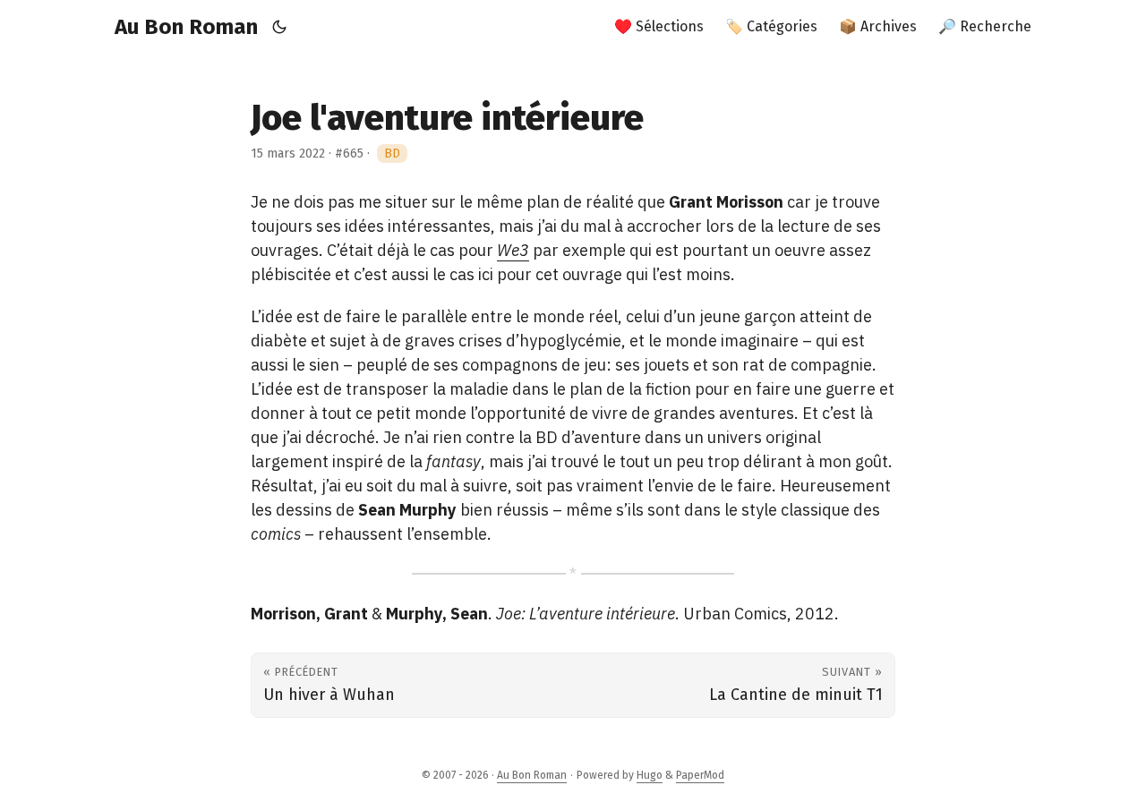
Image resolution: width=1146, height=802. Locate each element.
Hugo (650, 775)
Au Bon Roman (186, 26)
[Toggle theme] (280, 27)
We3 (513, 250)
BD (392, 153)
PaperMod (700, 775)
